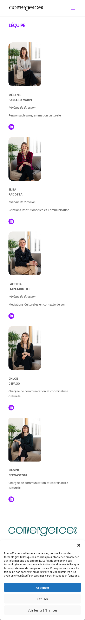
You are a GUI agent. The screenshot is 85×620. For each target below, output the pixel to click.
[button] (79, 545)
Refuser (42, 599)
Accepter (42, 587)
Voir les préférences (43, 610)
